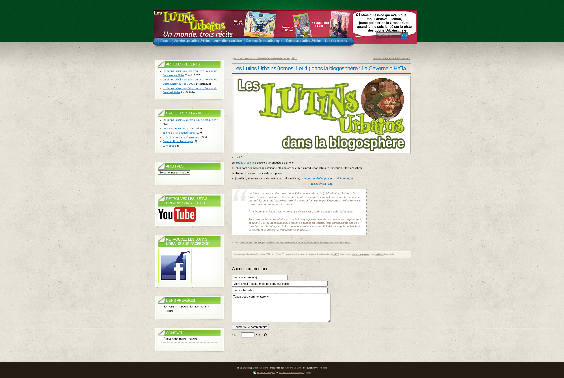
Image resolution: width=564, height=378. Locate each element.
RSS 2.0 (335, 254)
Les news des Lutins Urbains (179, 128)
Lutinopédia (169, 145)
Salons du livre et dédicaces (179, 132)
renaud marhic (246, 243)
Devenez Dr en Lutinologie (178, 141)
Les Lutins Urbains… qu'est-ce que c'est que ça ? (190, 120)
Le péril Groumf (341, 178)
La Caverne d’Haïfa (321, 183)
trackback (379, 254)
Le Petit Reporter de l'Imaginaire (181, 137)
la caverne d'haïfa (343, 243)
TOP (309, 372)
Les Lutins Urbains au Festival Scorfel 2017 (391, 58)
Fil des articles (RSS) (266, 372)
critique (261, 243)
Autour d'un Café (293, 368)
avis (255, 243)
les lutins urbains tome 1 (308, 243)
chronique (270, 243)
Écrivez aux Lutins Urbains (180, 339)
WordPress (321, 368)
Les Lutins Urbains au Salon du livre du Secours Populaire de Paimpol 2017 (265, 58)
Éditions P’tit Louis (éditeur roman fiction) (186, 309)
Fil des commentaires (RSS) (292, 372)
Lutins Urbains (244, 162)
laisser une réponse (360, 254)
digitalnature (261, 368)
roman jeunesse (327, 243)
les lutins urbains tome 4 (286, 243)
